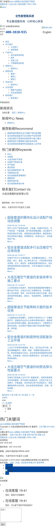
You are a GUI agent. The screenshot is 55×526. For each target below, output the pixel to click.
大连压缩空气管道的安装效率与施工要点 (24, 138)
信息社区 (9, 81)
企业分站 (13, 4)
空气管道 (11, 164)
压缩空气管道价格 (14, 162)
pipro (12, 1)
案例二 (13, 76)
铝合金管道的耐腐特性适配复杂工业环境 (24, 143)
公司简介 (14, 47)
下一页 (5, 402)
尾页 (10, 402)
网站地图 (22, 4)
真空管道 (11, 167)
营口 (20, 434)
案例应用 (9, 71)
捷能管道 (11, 178)
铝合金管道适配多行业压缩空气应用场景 (24, 135)
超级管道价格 (13, 180)
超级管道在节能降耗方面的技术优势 (22, 141)
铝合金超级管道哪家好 (16, 175)
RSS (29, 4)
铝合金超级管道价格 (15, 183)
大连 (16, 434)
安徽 (39, 434)
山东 (43, 434)
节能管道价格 (13, 172)
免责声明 (40, 462)
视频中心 (9, 65)
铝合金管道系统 (17, 55)
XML (34, 4)
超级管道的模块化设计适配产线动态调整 (24, 133)
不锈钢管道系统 (17, 63)
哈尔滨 (34, 434)
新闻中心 (14, 84)
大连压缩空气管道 (27, 1)
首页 (7, 41)
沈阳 (12, 434)
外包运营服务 (16, 92)
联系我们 (9, 95)
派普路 (17, 1)
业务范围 (9, 87)
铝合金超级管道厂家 (15, 170)
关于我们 (9, 44)
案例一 (13, 73)
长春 (24, 434)
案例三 (13, 79)
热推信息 (3, 4)
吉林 (29, 434)
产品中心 (9, 52)
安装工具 (14, 60)
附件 (12, 57)
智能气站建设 (16, 89)
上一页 (31, 394)
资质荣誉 (14, 49)
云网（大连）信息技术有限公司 (23, 462)
